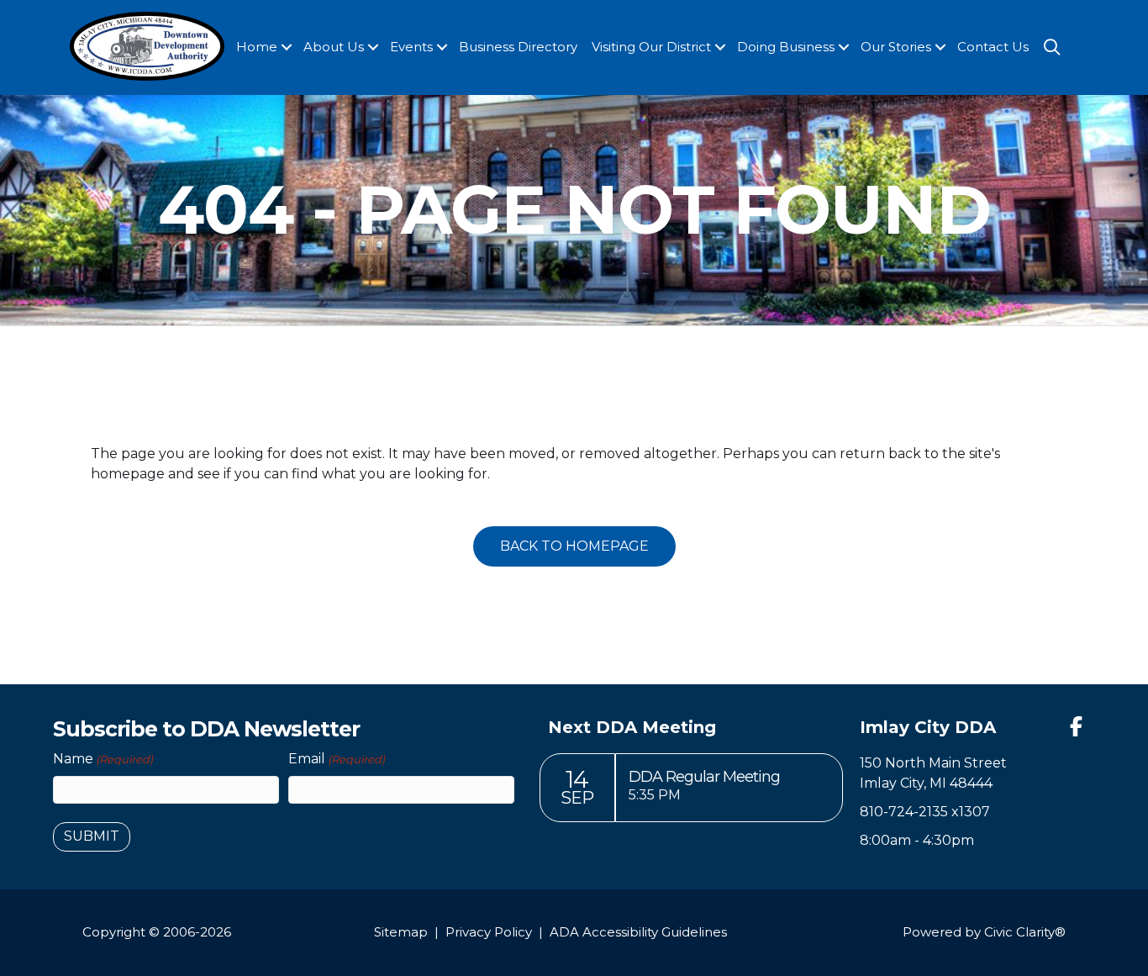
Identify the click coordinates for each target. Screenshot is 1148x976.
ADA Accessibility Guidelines (638, 932)
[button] (286, 47)
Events (411, 47)
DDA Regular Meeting (704, 777)
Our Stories (896, 47)
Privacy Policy (488, 932)
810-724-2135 (904, 812)
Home (256, 47)
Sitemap (401, 932)
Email (336, 759)
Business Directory (518, 47)
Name (103, 759)
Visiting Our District (651, 47)
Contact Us (993, 47)
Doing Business (786, 47)
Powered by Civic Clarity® (984, 932)
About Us (333, 47)
